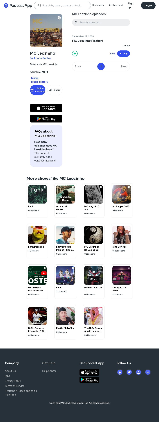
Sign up (130, 5)
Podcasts (98, 5)
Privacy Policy (13, 381)
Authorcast (116, 5)
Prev (78, 66)
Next (124, 66)
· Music (34, 78)
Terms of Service (14, 386)
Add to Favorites (40, 90)
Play (125, 53)
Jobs (7, 376)
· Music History (39, 81)
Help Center (49, 371)
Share (57, 90)
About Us (10, 371)
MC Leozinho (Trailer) (87, 41)
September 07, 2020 (83, 36)
